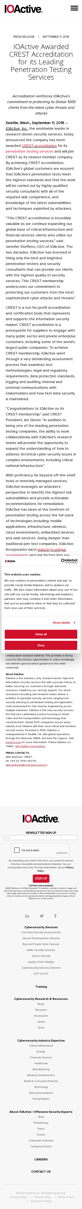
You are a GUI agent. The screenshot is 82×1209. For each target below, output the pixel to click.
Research (41, 1010)
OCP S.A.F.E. (41, 973)
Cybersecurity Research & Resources (41, 998)
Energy (41, 1051)
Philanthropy (41, 1123)
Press (41, 1128)
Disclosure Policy (41, 1201)
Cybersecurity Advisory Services (41, 968)
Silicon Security (41, 956)
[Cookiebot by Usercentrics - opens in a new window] (61, 561)
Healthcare (41, 1063)
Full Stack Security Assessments (41, 932)
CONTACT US (41, 1171)
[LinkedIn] (32, 916)
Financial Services (41, 1057)
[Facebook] (55, 916)
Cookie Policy (42, 1197)
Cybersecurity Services (41, 927)
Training (41, 986)
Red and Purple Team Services (41, 944)
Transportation (41, 1099)
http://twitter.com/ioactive (30, 746)
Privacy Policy (19, 1197)
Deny (41, 645)
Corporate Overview (41, 1140)
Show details (61, 622)
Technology (41, 1087)
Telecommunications (41, 1093)
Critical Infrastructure (41, 1045)
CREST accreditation (39, 146)
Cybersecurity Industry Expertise (41, 1040)
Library (41, 1021)
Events (41, 1134)
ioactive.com (13, 742)
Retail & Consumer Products (41, 1081)
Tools (41, 1027)
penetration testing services (30, 151)
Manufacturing (41, 1069)
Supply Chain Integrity (41, 962)
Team (41, 1117)
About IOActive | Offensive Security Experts (41, 1111)
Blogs (41, 1004)
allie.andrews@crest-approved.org (26, 765)
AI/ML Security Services (41, 950)
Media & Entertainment (41, 1075)
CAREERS (41, 1159)
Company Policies (41, 1146)
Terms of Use (66, 1197)
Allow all (41, 634)
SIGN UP (41, 878)
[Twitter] (46, 916)
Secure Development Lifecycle (41, 938)
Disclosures (41, 1016)
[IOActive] (23, 9)
